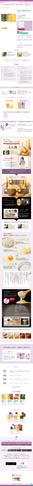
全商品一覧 (4, 4)
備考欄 (18, 26)
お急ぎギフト (23, 4)
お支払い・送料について (28, 35)
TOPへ (18, 478)
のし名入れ (19, 22)
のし (18, 21)
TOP (0, 7)
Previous (1, 17)
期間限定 (20, 4)
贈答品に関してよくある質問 (26, 60)
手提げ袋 (19, 25)
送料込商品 (27, 4)
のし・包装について (6, 60)
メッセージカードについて (16, 60)
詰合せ (2, 7)
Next (15, 17)
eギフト (29, 4)
